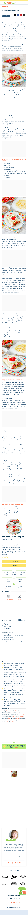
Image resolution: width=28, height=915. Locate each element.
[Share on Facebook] (18, 15)
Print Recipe (15, 561)
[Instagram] (10, 863)
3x (24, 620)
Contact (17, 895)
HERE (11, 91)
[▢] (3, 624)
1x (19, 620)
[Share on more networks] (24, 15)
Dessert (3, 8)
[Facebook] (8, 863)
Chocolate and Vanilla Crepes (12, 509)
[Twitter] (17, 863)
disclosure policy (20, 20)
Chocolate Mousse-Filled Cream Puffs (15, 507)
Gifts (7, 8)
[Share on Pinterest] (21, 15)
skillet (19, 599)
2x (22, 620)
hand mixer (10, 599)
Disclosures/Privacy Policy (14, 898)
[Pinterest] (13, 863)
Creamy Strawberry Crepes (11, 511)
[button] (2, 6)
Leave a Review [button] (18, 747)
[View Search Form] (26, 2)
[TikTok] (15, 863)
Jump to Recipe (5, 15)
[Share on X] (15, 15)
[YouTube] (20, 863)
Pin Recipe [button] (14, 565)
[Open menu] (22, 3)
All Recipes (11, 895)
